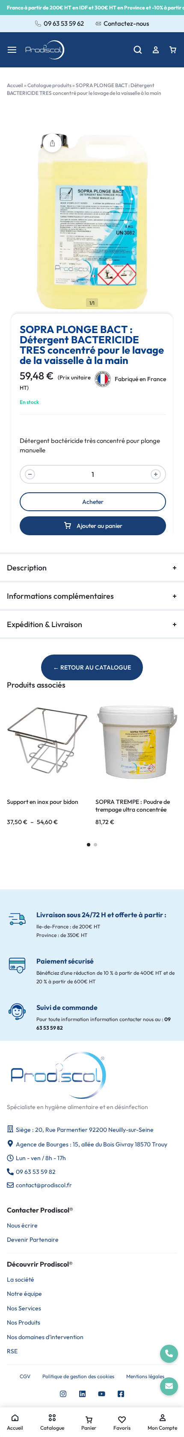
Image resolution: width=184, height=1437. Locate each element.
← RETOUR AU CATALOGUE (92, 667)
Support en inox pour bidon (42, 802)
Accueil (15, 85)
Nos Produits (23, 1322)
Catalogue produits (49, 85)
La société (20, 1279)
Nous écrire (22, 1225)
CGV (25, 1376)
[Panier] (173, 49)
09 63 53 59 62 (64, 23)
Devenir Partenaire (33, 1239)
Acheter (93, 502)
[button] (88, 844)
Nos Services (24, 1308)
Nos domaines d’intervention (45, 1337)
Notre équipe (24, 1294)
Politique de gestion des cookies (78, 1376)
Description (27, 568)
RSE (12, 1351)
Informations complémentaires (60, 596)
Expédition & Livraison (44, 624)
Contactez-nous (126, 23)
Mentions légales (145, 1376)
